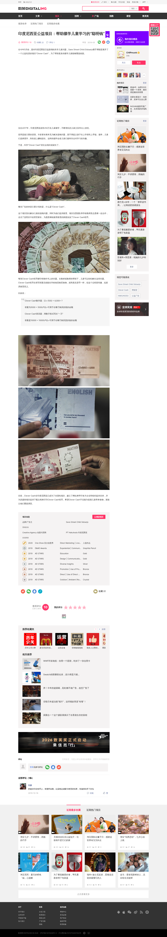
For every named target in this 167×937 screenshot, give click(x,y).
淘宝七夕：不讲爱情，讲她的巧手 (131, 176)
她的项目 (120, 83)
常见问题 (121, 2)
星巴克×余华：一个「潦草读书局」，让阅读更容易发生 (131, 203)
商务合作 (42, 918)
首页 (20, 16)
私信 (139, 62)
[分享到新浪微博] (103, 42)
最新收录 (22, 23)
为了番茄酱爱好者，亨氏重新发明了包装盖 (131, 231)
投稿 (40, 924)
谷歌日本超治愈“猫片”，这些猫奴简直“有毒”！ (64, 701)
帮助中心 (63, 912)
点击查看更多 (83, 894)
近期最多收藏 (53, 23)
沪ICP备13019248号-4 (48, 933)
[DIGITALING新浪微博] (135, 912)
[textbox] (105, 8)
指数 (111, 16)
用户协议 (63, 918)
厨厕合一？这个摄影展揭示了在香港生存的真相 (65, 715)
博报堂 (134, 290)
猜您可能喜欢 (123, 277)
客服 (128, 2)
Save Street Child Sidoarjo (129, 284)
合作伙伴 (21, 915)
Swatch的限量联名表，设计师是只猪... (61, 674)
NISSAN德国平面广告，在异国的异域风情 (138, 108)
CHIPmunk (131, 52)
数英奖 (145, 16)
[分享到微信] (99, 42)
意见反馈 (63, 915)
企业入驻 (42, 912)
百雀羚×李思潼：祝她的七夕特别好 (131, 259)
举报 (84, 42)
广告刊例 (42, 921)
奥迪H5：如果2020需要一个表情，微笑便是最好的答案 (138, 89)
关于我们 (21, 912)
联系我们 (42, 915)
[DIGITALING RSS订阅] (141, 912)
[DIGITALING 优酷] (147, 912)
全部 (103, 629)
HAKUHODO (123, 296)
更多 (145, 121)
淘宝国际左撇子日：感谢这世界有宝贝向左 (131, 148)
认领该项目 (98, 517)
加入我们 (21, 921)
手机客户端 (22, 918)
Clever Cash (123, 290)
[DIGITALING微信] (129, 912)
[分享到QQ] (108, 42)
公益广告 (135, 296)
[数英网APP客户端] (154, 29)
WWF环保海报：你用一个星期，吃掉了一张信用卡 (66, 661)
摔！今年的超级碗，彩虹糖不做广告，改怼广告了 (66, 688)
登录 (19, 2)
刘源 (30, 785)
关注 (124, 62)
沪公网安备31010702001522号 (70, 933)
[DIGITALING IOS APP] (124, 912)
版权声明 (63, 921)
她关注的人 (121, 70)
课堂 (128, 16)
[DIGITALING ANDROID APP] (118, 912)
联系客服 (63, 924)
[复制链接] (40, 591)
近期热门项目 (37, 23)
